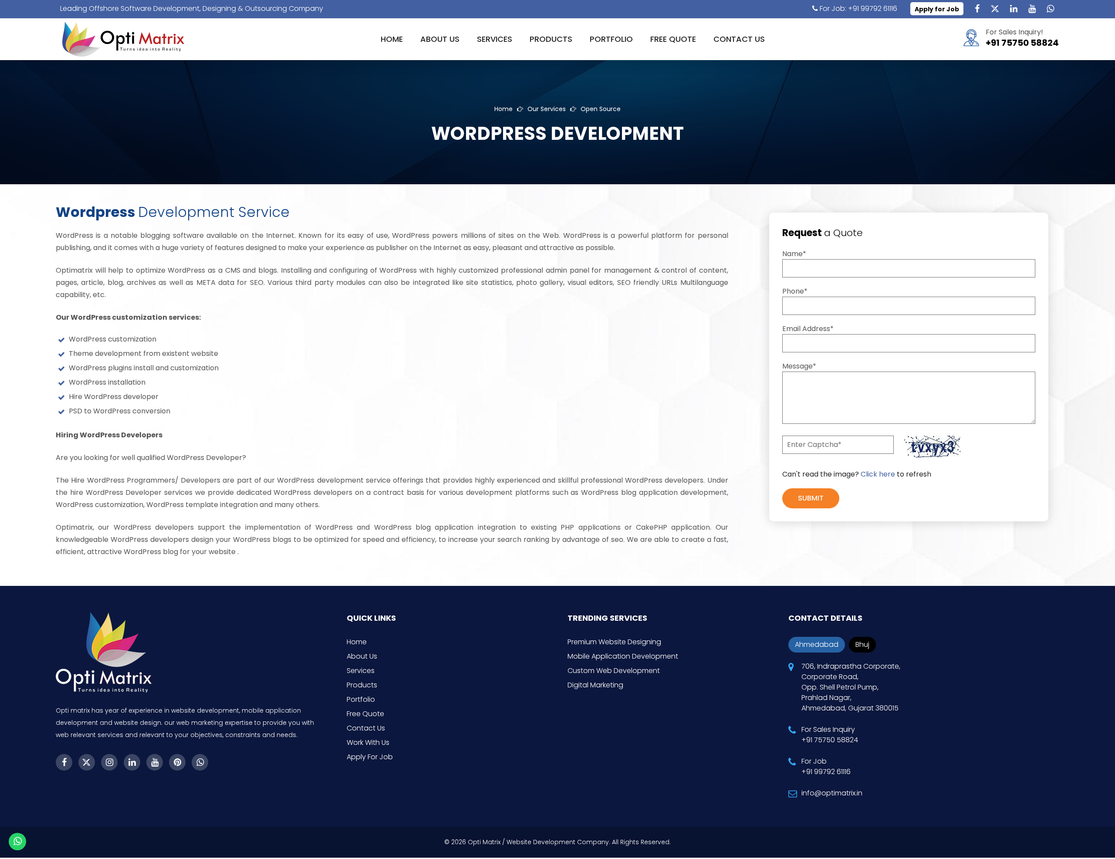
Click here (878, 474)
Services (494, 39)
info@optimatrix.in (831, 793)
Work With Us (368, 742)
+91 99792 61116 (826, 772)
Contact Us (739, 39)
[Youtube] (1032, 8)
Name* (794, 254)
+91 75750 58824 (1022, 43)
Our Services (546, 109)
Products (551, 39)
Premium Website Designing (614, 642)
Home (392, 39)
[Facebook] (977, 8)
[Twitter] (995, 8)
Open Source (601, 109)
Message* (799, 366)
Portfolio (611, 39)
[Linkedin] (1013, 8)
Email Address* (808, 329)
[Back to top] (1097, 828)
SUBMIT (811, 498)
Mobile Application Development (623, 656)
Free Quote (673, 39)
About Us (440, 39)
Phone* (795, 291)
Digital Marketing (595, 685)
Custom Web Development (614, 671)
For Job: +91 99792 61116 (857, 8)
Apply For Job (370, 757)
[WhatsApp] (1050, 8)
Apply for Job (937, 9)
